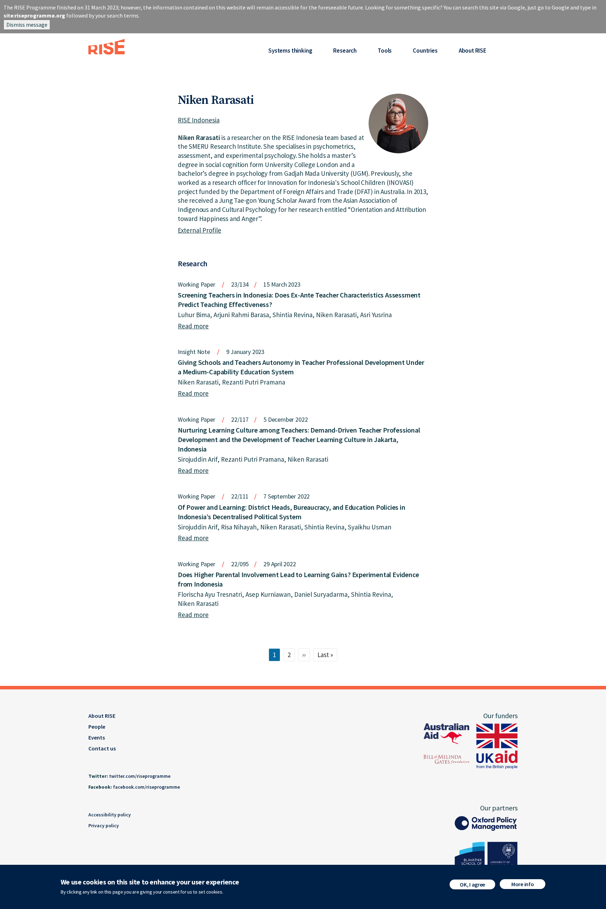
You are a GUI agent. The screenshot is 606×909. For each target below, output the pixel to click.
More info (522, 884)
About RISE (472, 50)
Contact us (102, 748)
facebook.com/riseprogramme (146, 787)
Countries (425, 50)
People (96, 726)
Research (345, 50)
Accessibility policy (109, 814)
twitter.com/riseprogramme (139, 776)
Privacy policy (103, 825)
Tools (385, 50)
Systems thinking (290, 50)
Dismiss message (26, 24)
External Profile (199, 230)
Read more (193, 326)
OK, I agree (472, 884)
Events (96, 737)
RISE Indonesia (199, 120)
